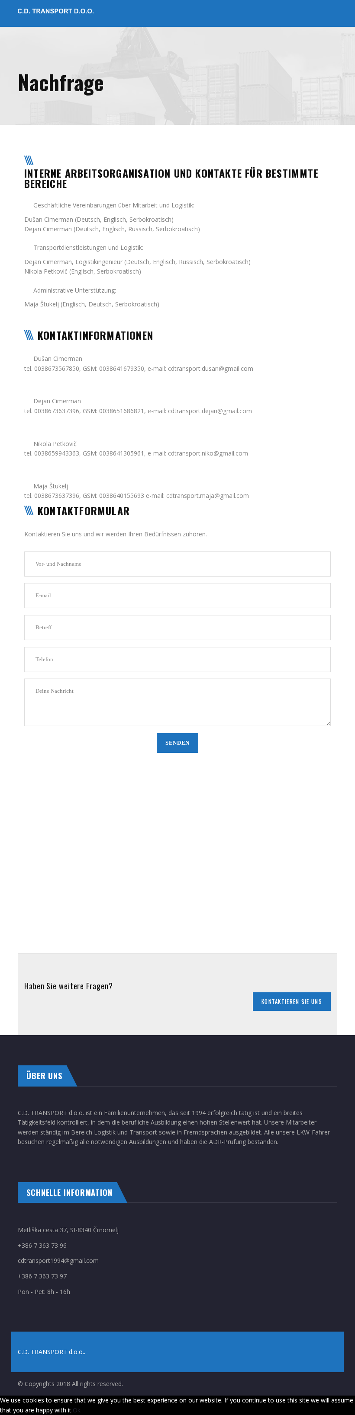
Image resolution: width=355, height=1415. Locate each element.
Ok (77, 1410)
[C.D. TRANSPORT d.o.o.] (56, 13)
